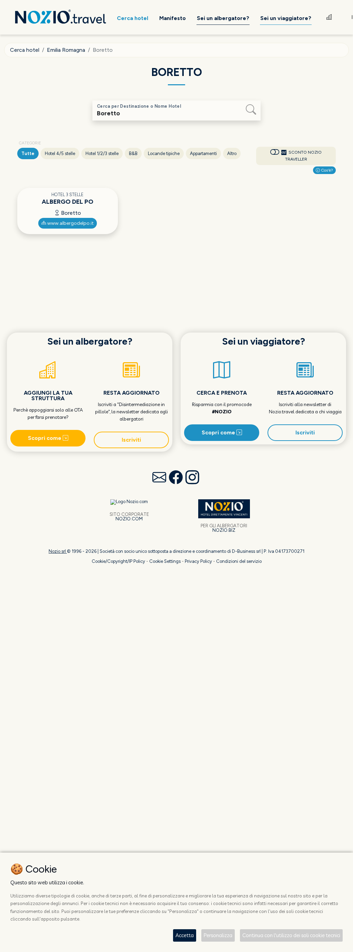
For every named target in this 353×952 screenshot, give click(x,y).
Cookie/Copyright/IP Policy (118, 561)
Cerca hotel (24, 50)
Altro (231, 153)
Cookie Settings (165, 561)
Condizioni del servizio (239, 561)
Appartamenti (203, 153)
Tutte (27, 153)
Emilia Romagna (66, 50)
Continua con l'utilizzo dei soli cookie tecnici (291, 935)
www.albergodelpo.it (70, 223)
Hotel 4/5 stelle (60, 153)
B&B (133, 153)
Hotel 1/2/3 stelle (102, 153)
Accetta (184, 935)
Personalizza (218, 935)
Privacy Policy (198, 561)
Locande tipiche (164, 153)
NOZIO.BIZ (223, 530)
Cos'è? (326, 170)
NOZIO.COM (129, 518)
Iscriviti (131, 439)
